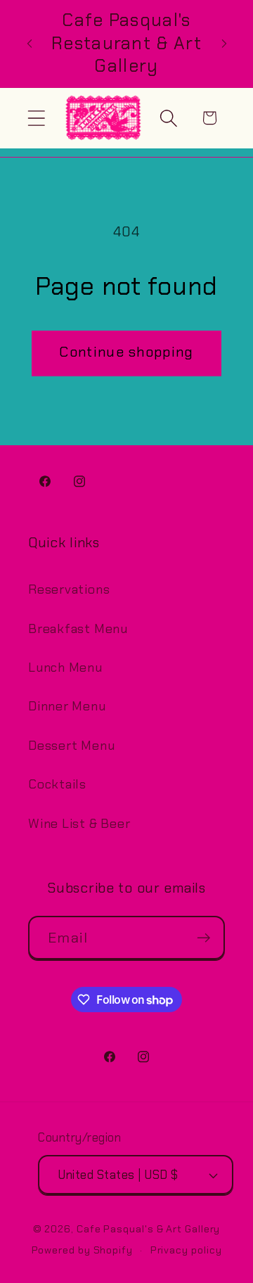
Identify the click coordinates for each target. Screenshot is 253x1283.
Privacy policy (186, 1250)
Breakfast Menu (78, 628)
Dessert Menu (71, 745)
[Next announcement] (224, 43)
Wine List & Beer (79, 823)
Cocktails (57, 784)
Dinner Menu (67, 706)
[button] (36, 118)
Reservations (69, 589)
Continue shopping (126, 352)
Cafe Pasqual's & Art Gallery (148, 1229)
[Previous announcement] (29, 43)
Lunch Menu (65, 667)
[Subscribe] (203, 938)
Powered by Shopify (82, 1250)
